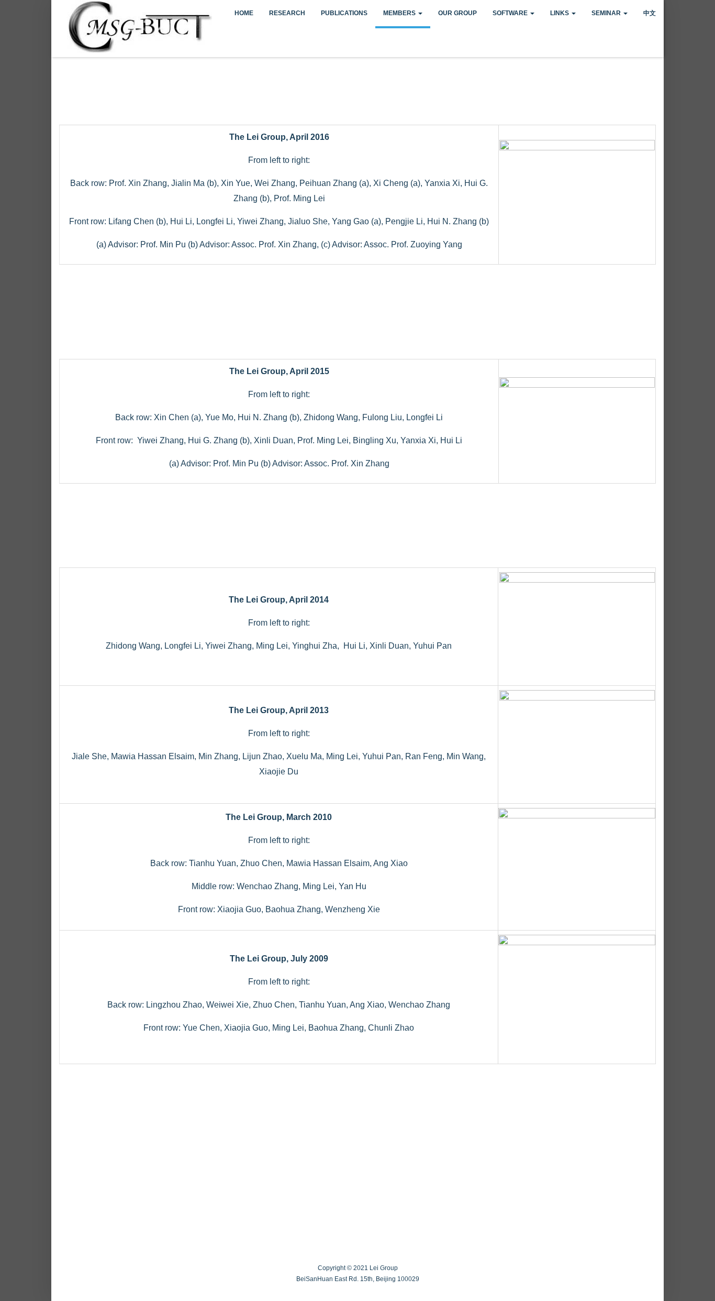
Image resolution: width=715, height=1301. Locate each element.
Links (560, 13)
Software (511, 13)
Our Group (457, 13)
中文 (649, 13)
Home (243, 13)
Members (400, 13)
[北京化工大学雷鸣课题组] (59, 10)
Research (287, 13)
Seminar (606, 13)
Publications (344, 13)
